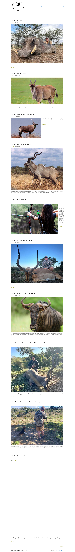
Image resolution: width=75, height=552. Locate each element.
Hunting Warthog (17, 20)
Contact (60, 6)
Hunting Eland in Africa (19, 73)
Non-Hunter (55, 6)
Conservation (50, 6)
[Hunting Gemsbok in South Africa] (26, 128)
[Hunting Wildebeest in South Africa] (37, 314)
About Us (33, 6)
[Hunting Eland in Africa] (37, 90)
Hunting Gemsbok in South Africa (22, 114)
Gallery (45, 6)
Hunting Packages (39, 6)
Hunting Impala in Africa (19, 456)
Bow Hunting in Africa (18, 200)
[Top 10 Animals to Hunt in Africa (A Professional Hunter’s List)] (37, 369)
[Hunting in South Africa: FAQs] (37, 263)
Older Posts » (61, 546)
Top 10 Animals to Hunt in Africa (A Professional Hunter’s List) (32, 343)
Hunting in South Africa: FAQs (21, 240)
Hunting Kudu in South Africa (21, 144)
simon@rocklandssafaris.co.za (59, 550)
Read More (12, 67)
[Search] (63, 6)
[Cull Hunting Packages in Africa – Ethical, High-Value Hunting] (37, 425)
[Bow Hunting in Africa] (34, 218)
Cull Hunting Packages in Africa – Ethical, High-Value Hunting (32, 402)
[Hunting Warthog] (37, 43)
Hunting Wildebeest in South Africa (23, 293)
